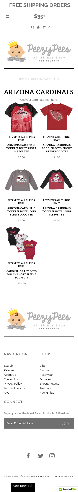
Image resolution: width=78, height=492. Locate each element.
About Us (10, 374)
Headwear (46, 374)
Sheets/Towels (49, 383)
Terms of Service (14, 388)
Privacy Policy (13, 383)
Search (8, 365)
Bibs (42, 365)
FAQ (6, 392)
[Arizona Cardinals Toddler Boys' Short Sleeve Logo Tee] (56, 116)
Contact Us (11, 379)
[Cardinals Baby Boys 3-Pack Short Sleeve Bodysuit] (21, 243)
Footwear (46, 379)
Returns (9, 370)
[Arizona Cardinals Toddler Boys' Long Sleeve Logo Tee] (21, 180)
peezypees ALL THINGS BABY (51, 476)
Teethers (45, 388)
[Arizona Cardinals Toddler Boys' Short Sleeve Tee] (21, 118)
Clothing (45, 370)
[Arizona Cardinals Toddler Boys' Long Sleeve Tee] (56, 180)
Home (23, 79)
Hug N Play (47, 392)
